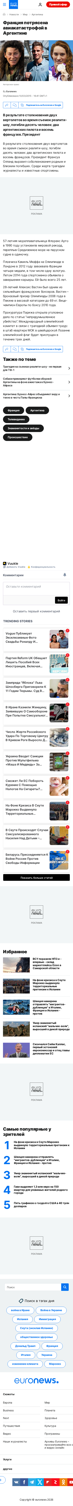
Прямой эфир (58, 4)
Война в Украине (51, 1310)
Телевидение (16, 419)
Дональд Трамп (25, 1346)
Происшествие (18, 437)
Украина (46, 1355)
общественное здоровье (36, 1337)
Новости (14, 14)
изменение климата (25, 1364)
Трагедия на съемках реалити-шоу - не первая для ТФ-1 (32, 368)
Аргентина (37, 14)
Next (6, 1418)
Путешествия (11, 1426)
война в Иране (20, 1310)
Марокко (55, 1364)
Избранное (15, 951)
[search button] (65, 1287)
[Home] (4, 14)
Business (8, 1410)
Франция (13, 410)
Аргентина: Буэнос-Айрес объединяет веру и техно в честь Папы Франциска (31, 396)
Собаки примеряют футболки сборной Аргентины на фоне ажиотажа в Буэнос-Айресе (28, 382)
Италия (26, 1355)
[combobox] (36, 1287)
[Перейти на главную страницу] (13, 4)
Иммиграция (47, 1319)
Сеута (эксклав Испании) (36, 1328)
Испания (22, 1319)
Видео (7, 1433)
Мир (25, 14)
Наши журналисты (15, 1441)
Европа (7, 1402)
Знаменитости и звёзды (23, 428)
